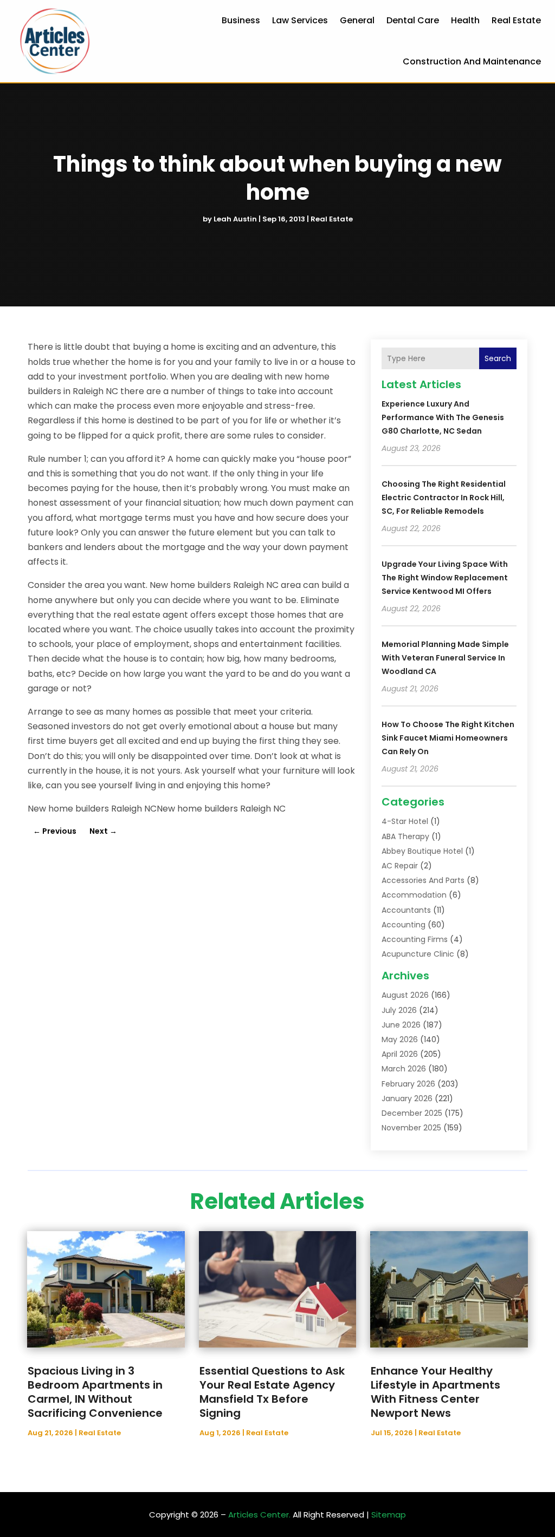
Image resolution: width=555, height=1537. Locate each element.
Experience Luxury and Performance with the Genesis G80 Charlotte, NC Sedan (443, 417)
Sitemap (388, 1514)
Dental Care (412, 20)
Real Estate (516, 20)
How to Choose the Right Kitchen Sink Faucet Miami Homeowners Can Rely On (448, 738)
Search (498, 358)
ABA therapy (405, 836)
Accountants (406, 910)
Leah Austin (235, 219)
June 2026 (401, 1024)
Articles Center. (259, 1514)
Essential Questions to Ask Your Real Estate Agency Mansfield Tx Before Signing (272, 1392)
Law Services (300, 20)
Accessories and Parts (423, 880)
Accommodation (414, 895)
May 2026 (400, 1039)
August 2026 (405, 995)
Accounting (403, 924)
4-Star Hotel (405, 821)
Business (241, 20)
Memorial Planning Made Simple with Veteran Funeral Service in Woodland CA (445, 658)
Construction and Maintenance (472, 61)
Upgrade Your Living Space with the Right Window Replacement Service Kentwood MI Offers (445, 578)
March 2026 (404, 1068)
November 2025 (411, 1127)
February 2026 (408, 1083)
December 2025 (412, 1113)
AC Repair (400, 865)
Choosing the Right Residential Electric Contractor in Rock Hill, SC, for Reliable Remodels (444, 497)
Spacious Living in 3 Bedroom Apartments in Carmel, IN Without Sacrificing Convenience (95, 1392)
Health (465, 20)
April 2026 (400, 1054)
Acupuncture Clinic (418, 954)
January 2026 (407, 1098)
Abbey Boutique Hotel (422, 851)
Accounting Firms (415, 939)
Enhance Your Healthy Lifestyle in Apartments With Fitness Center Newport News (435, 1392)
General (357, 20)
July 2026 (399, 1010)
